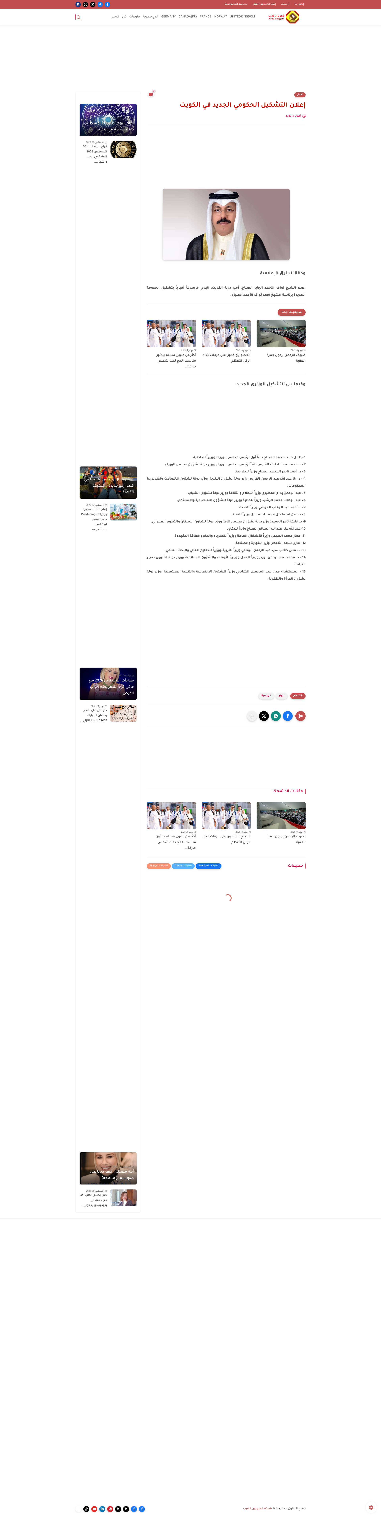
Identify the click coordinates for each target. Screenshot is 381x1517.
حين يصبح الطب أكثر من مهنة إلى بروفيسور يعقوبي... (93, 1200)
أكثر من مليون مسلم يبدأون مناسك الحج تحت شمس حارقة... (176, 361)
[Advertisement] (190, 61)
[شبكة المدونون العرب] (283, 17)
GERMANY (168, 17)
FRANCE (205, 17)
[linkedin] (102, 1509)
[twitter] (92, 4)
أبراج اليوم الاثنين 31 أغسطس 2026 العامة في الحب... (109, 126)
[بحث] (78, 17)
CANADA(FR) (188, 17)
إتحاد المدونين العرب (264, 4)
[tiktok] (86, 1509)
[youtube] (94, 1509)
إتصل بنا (299, 4)
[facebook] (107, 4)
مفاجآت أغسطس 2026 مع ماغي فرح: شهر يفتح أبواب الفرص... (111, 687)
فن (124, 17)
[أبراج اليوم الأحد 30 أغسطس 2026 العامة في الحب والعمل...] (123, 149)
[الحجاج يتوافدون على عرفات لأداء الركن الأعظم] (226, 333)
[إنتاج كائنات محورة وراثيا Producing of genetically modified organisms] (123, 512)
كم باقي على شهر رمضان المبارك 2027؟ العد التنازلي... (93, 715)
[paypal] (78, 4)
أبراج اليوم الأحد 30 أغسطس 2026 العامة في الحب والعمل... (95, 154)
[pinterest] (110, 1509)
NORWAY (220, 17)
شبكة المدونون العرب (257, 1508)
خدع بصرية (150, 17)
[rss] (78, 1509)
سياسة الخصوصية (236, 4)
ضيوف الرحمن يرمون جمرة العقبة (286, 358)
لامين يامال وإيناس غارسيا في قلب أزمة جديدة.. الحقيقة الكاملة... (109, 486)
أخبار (300, 94)
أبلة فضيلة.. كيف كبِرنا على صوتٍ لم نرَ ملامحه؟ (112, 1175)
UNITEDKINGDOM (242, 17)
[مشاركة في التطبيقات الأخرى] (252, 716)
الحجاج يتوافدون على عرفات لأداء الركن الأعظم (227, 358)
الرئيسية (266, 696)
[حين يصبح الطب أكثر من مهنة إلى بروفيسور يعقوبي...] (123, 1197)
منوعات (134, 17)
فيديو (115, 17)
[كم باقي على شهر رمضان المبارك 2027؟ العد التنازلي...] (123, 713)
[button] (288, 716)
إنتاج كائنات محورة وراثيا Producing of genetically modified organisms (94, 519)
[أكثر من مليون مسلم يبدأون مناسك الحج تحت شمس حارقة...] (171, 333)
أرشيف (285, 4)
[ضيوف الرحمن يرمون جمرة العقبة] (281, 333)
